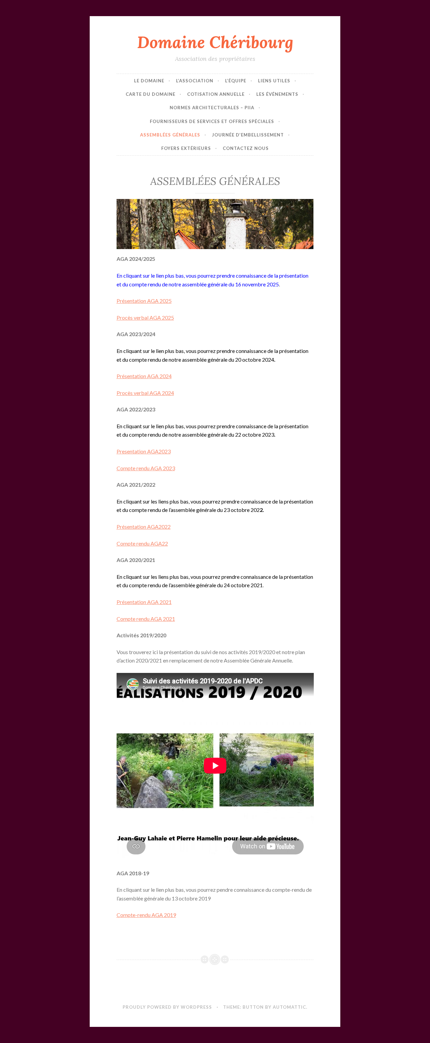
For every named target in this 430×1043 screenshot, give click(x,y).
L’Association (194, 80)
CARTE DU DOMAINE (150, 94)
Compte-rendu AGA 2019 (146, 915)
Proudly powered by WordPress (167, 1007)
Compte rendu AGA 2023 (146, 468)
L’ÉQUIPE (235, 80)
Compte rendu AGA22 (142, 543)
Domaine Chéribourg (215, 42)
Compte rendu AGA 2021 (146, 618)
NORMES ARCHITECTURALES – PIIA (212, 107)
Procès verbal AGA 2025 (145, 317)
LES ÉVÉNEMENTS (277, 94)
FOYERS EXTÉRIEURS (186, 148)
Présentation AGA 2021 (144, 602)
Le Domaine (149, 80)
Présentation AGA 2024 (144, 376)
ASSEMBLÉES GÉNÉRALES (170, 134)
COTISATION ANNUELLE (216, 94)
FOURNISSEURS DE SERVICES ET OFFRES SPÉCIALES (212, 121)
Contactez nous (246, 148)
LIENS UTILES (274, 80)
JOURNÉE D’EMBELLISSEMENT (248, 134)
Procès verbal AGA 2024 (145, 393)
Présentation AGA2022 (144, 526)
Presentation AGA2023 (144, 451)
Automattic (289, 1007)
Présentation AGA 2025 (144, 300)
